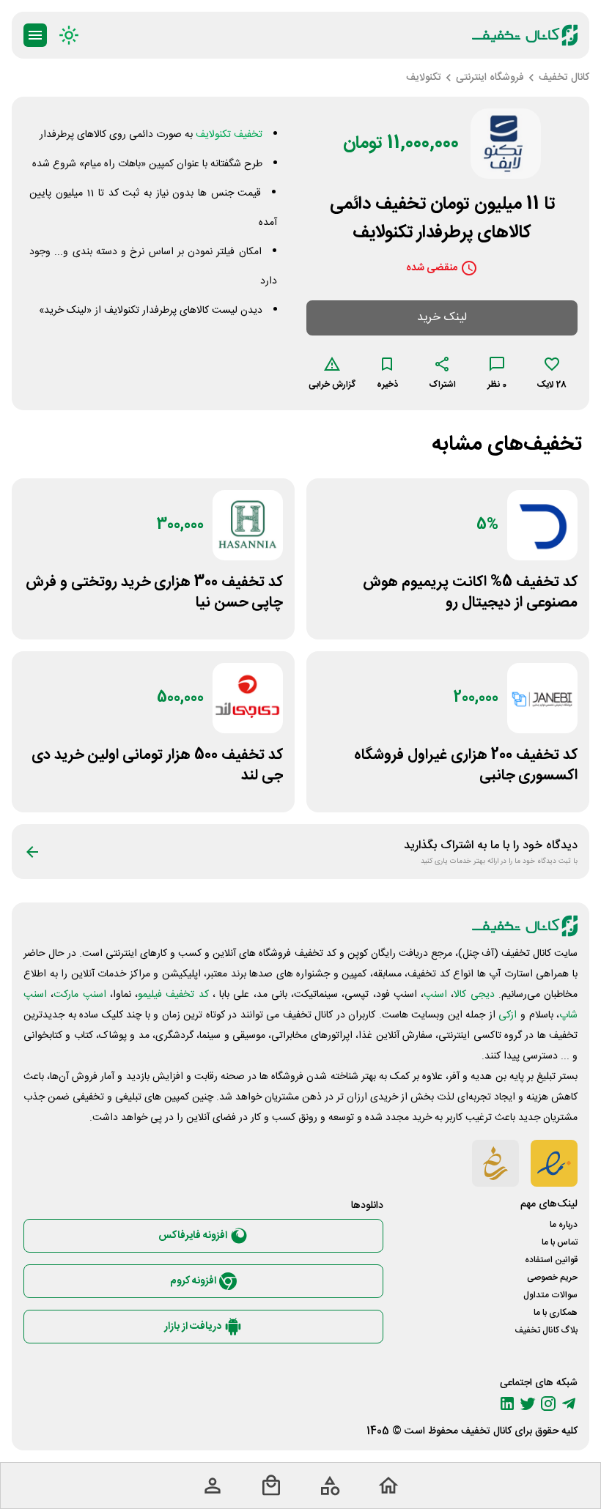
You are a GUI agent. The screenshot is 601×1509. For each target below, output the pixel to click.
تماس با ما (560, 1242)
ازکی (507, 1015)
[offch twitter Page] (528, 1403)
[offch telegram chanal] (569, 1403)
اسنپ (435, 995)
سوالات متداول (550, 1295)
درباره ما (564, 1224)
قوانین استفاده (551, 1260)
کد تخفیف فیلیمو (173, 995)
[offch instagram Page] (548, 1403)
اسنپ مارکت (80, 995)
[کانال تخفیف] (525, 35)
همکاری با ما (556, 1312)
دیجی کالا (474, 995)
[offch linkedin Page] (507, 1403)
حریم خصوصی (552, 1277)
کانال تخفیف (486, 1431)
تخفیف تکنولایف (229, 135)
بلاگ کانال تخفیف (546, 1330)
